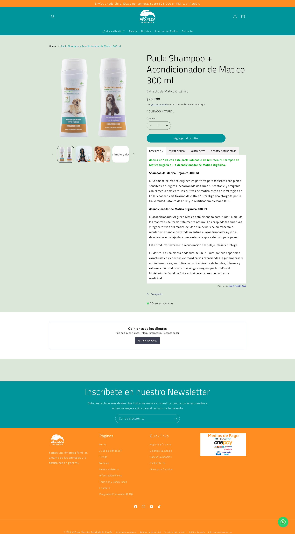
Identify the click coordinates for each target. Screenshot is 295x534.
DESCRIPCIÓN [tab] (156, 151)
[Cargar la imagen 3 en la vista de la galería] (102, 154)
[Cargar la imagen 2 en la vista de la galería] (84, 154)
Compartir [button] (157, 294)
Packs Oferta (157, 463)
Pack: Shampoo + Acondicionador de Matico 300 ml (91, 46)
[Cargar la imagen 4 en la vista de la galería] (120, 154)
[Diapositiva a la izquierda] (53, 154)
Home (52, 46)
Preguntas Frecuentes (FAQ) (116, 494)
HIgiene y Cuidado (160, 444)
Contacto (104, 488)
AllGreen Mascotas (81, 532)
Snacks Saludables (161, 457)
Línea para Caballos (161, 469)
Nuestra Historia (109, 469)
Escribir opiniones (147, 340)
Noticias (104, 463)
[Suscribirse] (176, 419)
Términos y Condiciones (113, 482)
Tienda (103, 457)
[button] (53, 16)
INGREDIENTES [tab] (197, 151)
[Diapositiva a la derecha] (134, 154)
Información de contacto (219, 532)
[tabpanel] (196, 219)
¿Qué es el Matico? (110, 450)
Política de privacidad (150, 532)
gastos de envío (159, 104)
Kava (244, 285)
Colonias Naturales (161, 450)
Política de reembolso (126, 532)
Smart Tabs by (235, 285)
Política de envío (197, 532)
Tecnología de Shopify (101, 532)
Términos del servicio (174, 532)
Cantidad (151, 118)
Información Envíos (110, 475)
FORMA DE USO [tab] (176, 151)
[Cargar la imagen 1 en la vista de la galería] (65, 154)
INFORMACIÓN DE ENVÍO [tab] (223, 151)
